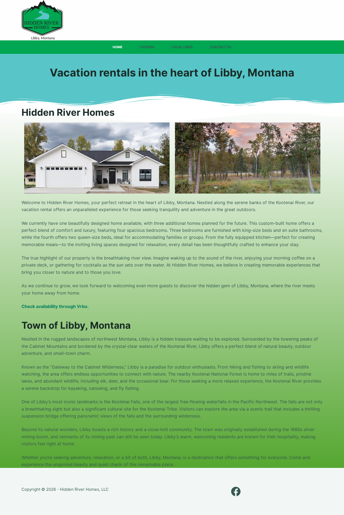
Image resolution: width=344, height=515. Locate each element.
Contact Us (220, 47)
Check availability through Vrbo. (55, 306)
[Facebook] (236, 491)
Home (117, 47)
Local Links (182, 47)
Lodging (146, 47)
